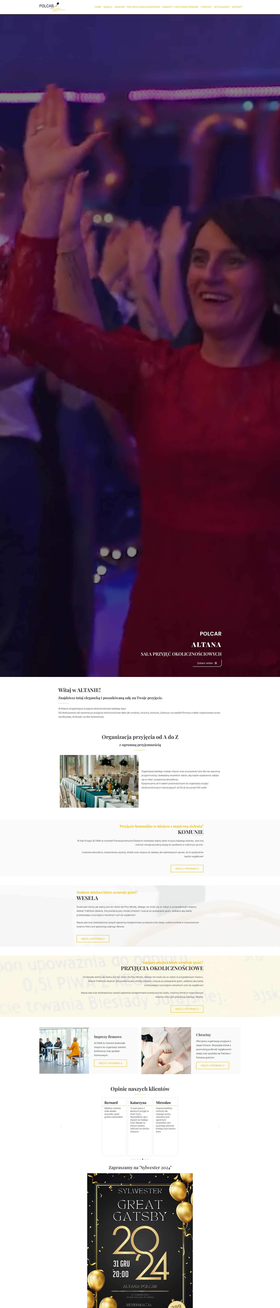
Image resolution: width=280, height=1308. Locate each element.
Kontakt (237, 7)
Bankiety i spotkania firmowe (180, 7)
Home (98, 7)
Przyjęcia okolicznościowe (143, 7)
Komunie (120, 7)
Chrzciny (206, 7)
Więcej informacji (110, 1063)
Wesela (107, 7)
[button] (61, 1126)
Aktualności (222, 7)
